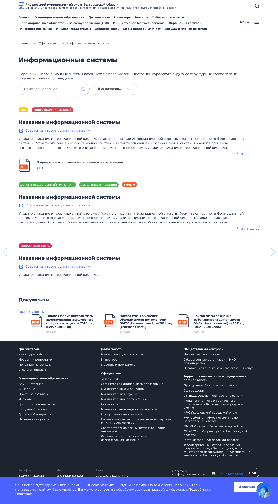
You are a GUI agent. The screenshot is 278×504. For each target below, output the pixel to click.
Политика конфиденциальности (188, 472)
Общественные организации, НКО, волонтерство (210, 361)
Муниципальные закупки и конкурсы (129, 409)
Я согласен (248, 487)
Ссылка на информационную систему (57, 130)
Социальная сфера (35, 245)
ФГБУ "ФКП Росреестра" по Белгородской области (216, 433)
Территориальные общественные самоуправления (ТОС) (64, 23)
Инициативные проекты (202, 354)
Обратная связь (107, 29)
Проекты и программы (118, 364)
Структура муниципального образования (132, 384)
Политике (23, 494)
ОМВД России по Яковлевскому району (214, 426)
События (158, 17)
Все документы (32, 312)
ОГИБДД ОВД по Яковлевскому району (213, 395)
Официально (111, 373)
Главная (25, 17)
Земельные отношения (99, 184)
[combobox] (114, 89)
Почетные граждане (34, 394)
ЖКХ (23, 109)
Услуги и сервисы (32, 370)
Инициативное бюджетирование (139, 23)
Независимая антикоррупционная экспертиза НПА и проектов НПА (136, 421)
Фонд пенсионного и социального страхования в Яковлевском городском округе (213, 404)
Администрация (31, 384)
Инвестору (122, 17)
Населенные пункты (34, 419)
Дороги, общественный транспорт (47, 184)
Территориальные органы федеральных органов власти (215, 378)
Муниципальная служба (119, 394)
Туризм (129, 184)
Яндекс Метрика (100, 485)
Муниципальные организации (124, 399)
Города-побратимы (33, 409)
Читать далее (248, 154)
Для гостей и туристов (36, 414)
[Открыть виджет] (264, 490)
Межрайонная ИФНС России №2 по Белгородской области (211, 419)
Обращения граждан (185, 23)
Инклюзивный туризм (73, 29)
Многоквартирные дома (53, 109)
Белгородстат (194, 390)
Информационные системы (122, 414)
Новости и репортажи (35, 359)
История (25, 399)
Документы (109, 404)
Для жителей (29, 349)
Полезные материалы (35, 364)
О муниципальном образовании (59, 17)
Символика (27, 389)
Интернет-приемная (36, 29)
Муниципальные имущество (122, 389)
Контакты (176, 17)
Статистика (109, 378)
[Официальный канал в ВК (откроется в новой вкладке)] (254, 473)
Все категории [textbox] (111, 88)
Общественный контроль (203, 349)
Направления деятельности (122, 354)
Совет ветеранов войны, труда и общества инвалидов (133, 429)
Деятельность (99, 17)
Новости (141, 17)
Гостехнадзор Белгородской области (211, 440)
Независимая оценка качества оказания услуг (218, 368)
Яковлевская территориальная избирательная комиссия (124, 438)
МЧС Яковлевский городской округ (211, 412)
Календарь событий (34, 354)
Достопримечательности (37, 404)
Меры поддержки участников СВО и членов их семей (165, 29)
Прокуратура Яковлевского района (210, 385)
